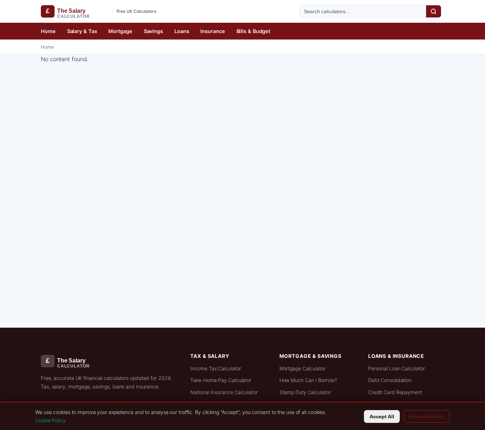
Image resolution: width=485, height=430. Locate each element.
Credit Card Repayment (395, 392)
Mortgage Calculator (302, 368)
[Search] (433, 11)
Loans (181, 31)
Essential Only (426, 416)
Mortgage (120, 31)
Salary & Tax (82, 31)
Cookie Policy (50, 420)
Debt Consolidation (390, 380)
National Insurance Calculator (223, 392)
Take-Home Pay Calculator (220, 380)
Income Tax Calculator (215, 368)
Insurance (212, 31)
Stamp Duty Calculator (305, 392)
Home (48, 31)
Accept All (382, 416)
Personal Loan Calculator (396, 368)
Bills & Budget (253, 31)
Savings (153, 31)
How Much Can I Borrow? (308, 380)
